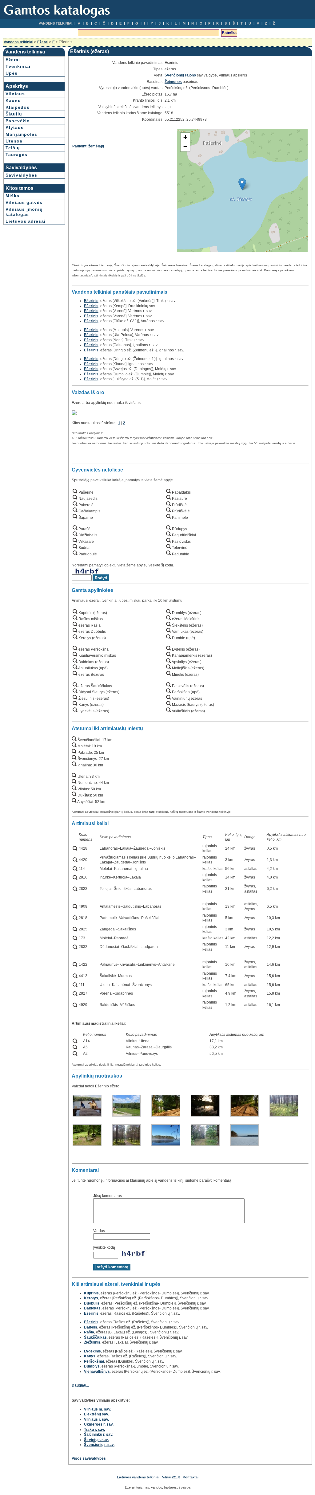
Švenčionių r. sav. (99, 1444)
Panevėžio (18, 120)
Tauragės (16, 154)
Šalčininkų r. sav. (98, 1434)
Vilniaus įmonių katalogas (24, 212)
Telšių (13, 147)
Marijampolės (21, 134)
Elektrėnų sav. (96, 1414)
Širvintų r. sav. (96, 1440)
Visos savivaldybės (89, 1458)
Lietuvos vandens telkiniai (138, 1477)
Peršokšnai (94, 1361)
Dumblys (92, 1366)
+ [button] (185, 137)
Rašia (89, 1332)
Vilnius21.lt (171, 1477)
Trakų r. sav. (94, 1429)
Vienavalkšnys (97, 1371)
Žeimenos (173, 82)
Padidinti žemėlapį (88, 146)
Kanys (89, 1356)
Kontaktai (190, 1477)
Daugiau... (80, 1385)
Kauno (13, 100)
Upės (12, 73)
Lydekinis (92, 1351)
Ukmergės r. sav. (99, 1424)
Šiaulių (14, 114)
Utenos (14, 141)
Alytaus (15, 127)
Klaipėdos (18, 107)
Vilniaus (15, 93)
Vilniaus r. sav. (96, 1419)
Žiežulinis (92, 1342)
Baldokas (92, 1308)
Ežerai (42, 42)
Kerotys (91, 1298)
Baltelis (90, 1327)
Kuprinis (91, 1293)
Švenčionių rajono (180, 75)
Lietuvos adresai (26, 221)
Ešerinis (91, 301)
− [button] (185, 147)
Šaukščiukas (95, 1337)
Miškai (13, 195)
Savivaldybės (21, 175)
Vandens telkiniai (18, 42)
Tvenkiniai (18, 66)
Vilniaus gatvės (24, 202)
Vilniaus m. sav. (97, 1409)
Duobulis (91, 1303)
